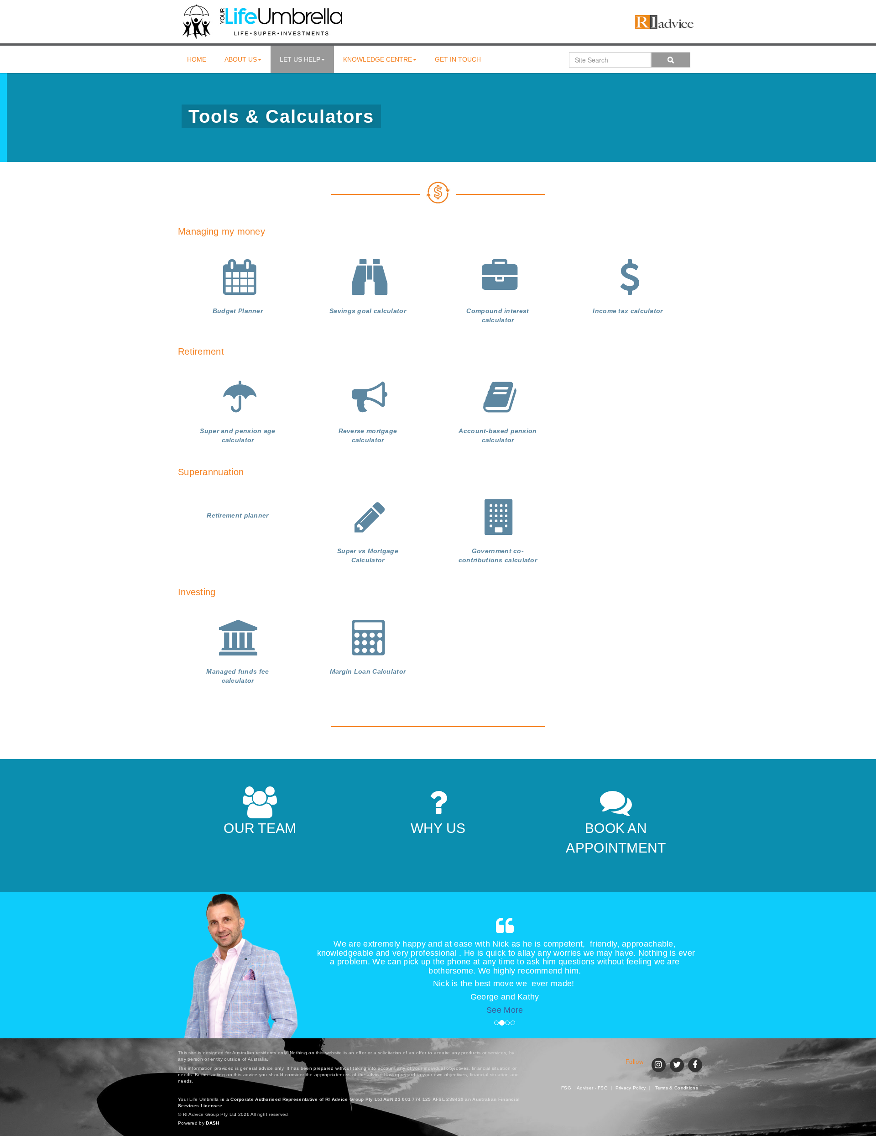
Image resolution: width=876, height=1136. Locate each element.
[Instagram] (658, 1063)
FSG (566, 1087)
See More (504, 1010)
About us (240, 59)
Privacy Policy (630, 1087)
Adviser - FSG (592, 1087)
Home (196, 59)
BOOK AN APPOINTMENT (616, 838)
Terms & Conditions (676, 1087)
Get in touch (458, 59)
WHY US (438, 828)
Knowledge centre (377, 59)
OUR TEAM (260, 828)
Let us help (300, 59)
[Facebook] (695, 1063)
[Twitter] (676, 1063)
